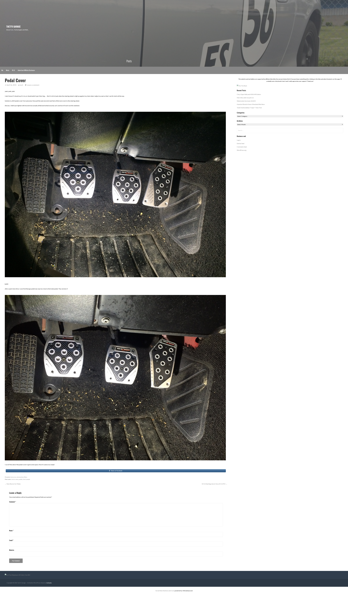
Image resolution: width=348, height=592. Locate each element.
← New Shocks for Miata (12, 484)
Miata (7, 70)
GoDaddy (49, 583)
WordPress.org (241, 150)
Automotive (20, 477)
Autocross (13, 477)
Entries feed (240, 143)
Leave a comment (33, 85)
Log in (239, 140)
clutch (13, 479)
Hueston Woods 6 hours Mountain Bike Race (251, 104)
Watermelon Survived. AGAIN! (246, 101)
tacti (21, 85)
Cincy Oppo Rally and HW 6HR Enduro (249, 94)
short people (26, 479)
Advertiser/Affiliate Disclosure (26, 70)
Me (2, 70)
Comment (12, 502)
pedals (20, 479)
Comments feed (242, 147)
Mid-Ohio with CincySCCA (245, 98)
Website (11, 550)
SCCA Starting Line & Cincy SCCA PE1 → (214, 484)
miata (16, 479)
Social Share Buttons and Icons (165, 590)
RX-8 (13, 70)
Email (11, 540)
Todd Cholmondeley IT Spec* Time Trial (249, 107)
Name (11, 530)
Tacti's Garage (13, 26)
